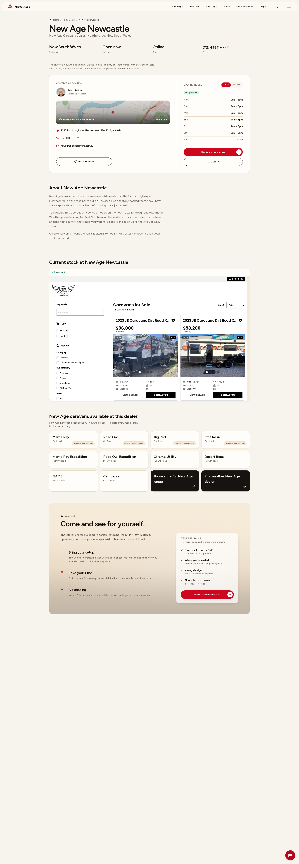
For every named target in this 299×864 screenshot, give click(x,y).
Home (56, 20)
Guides (226, 6)
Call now (215, 161)
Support (263, 6)
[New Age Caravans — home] (18, 6)
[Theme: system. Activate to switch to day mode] (277, 6)
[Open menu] (289, 6)
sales (226, 85)
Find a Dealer (69, 20)
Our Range (177, 6)
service (236, 85)
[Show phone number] (228, 47)
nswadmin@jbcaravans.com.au (77, 145)
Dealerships (211, 6)
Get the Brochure (244, 6)
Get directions (86, 161)
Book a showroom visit (213, 152)
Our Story (194, 6)
